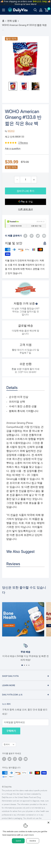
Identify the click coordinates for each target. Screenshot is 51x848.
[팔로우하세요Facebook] (4, 759)
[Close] (48, 822)
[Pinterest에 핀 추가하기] (32, 236)
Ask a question (13, 148)
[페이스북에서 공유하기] (25, 236)
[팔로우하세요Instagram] (15, 759)
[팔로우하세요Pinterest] (20, 759)
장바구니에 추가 (25, 191)
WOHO (11, 131)
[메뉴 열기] (3, 10)
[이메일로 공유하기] (44, 236)
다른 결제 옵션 (25, 209)
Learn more (29, 835)
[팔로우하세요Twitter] (9, 759)
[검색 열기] (35, 10)
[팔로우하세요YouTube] (26, 759)
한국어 (7, 744)
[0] (46, 10)
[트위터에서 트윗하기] (38, 236)
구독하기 (11, 730)
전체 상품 (12, 20)
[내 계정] (40, 10)
